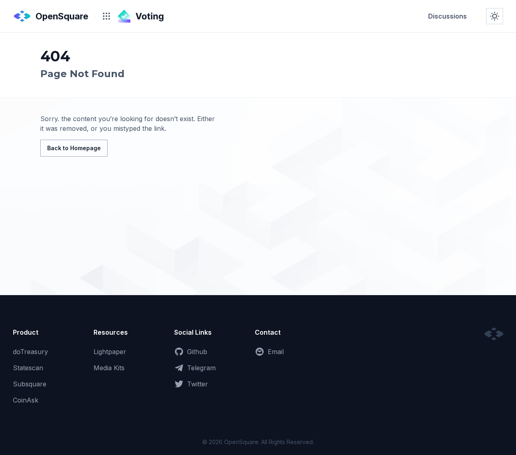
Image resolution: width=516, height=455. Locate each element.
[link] (447, 16)
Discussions (447, 16)
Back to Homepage (74, 148)
